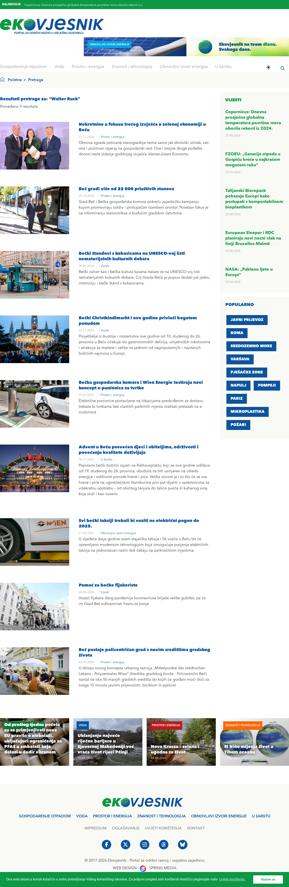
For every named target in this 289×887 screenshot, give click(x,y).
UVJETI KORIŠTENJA (163, 828)
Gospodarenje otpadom (23, 67)
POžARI (238, 425)
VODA (82, 816)
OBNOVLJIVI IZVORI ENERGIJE (219, 816)
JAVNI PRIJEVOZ (247, 320)
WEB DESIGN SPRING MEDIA (144, 868)
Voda (59, 67)
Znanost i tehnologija (132, 67)
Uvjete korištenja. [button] (232, 879)
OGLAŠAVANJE (126, 828)
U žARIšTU (261, 816)
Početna (15, 80)
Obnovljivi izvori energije (184, 67)
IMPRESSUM (95, 828)
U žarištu (223, 67)
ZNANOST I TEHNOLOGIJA (161, 816)
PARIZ (237, 399)
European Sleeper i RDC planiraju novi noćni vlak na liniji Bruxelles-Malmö (253, 238)
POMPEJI (267, 385)
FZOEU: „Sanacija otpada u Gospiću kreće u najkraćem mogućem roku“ (72, 5)
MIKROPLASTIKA (247, 412)
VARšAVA (240, 359)
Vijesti (105, 265)
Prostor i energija (88, 67)
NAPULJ (238, 385)
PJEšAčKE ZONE (247, 372)
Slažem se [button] (268, 879)
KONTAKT (196, 828)
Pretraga (35, 80)
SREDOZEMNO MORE (251, 346)
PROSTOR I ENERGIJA (112, 816)
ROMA (237, 333)
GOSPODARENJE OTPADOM (45, 816)
